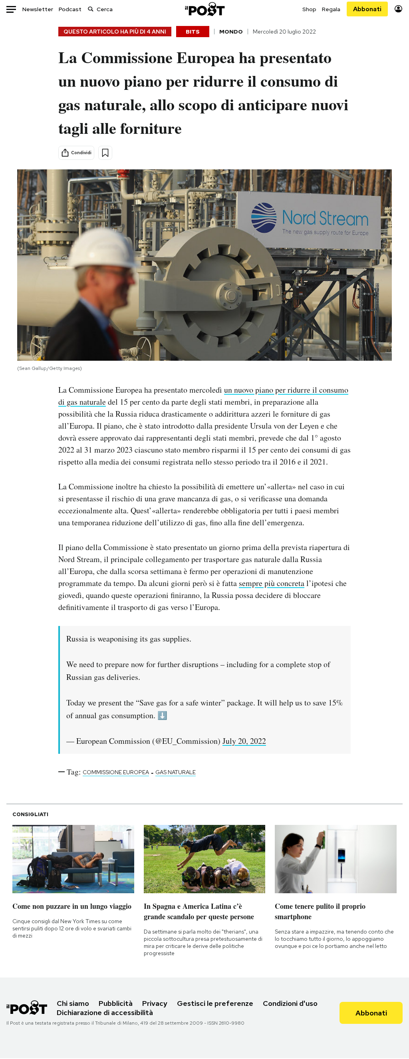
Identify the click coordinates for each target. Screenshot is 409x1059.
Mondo (231, 31)
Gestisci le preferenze (215, 1003)
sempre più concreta (271, 583)
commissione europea (116, 772)
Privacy (154, 1003)
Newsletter (37, 9)
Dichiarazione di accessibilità (105, 1012)
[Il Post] (204, 9)
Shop (309, 9)
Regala (331, 9)
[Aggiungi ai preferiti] (105, 152)
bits (193, 31)
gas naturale (175, 772)
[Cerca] (90, 9)
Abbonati (367, 9)
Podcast (70, 9)
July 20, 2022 (244, 740)
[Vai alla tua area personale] (398, 9)
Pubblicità (116, 1003)
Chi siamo (73, 1003)
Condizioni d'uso (290, 1003)
